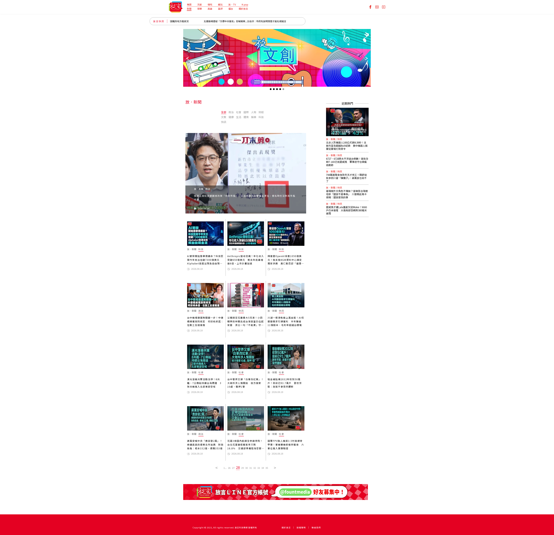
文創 (199, 4)
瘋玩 (220, 4)
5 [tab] (283, 90)
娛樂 (253, 117)
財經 (261, 112)
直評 (220, 8)
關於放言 (243, 8)
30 (246, 468)
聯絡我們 (316, 527)
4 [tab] (280, 90)
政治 (231, 112)
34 (262, 468)
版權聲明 (301, 527)
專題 (189, 4)
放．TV (232, 4)
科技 (261, 117)
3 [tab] (277, 90)
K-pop (245, 4)
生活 (238, 117)
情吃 (210, 4)
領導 (199, 8)
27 (233, 468)
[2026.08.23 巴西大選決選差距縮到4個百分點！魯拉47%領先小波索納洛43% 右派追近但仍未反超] (347, 120)
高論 (210, 8)
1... (225, 468)
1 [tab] (271, 90)
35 (266, 468)
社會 (238, 112)
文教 (223, 117)
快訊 (223, 122)
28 (238, 467)
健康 (231, 117)
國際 (246, 112)
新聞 (189, 8)
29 (242, 468)
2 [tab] (274, 90)
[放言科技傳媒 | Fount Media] (176, 6)
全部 (223, 112)
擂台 (230, 8)
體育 (246, 117)
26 (229, 468)
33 (258, 468)
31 (250, 468)
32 (254, 468)
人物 (253, 112)
